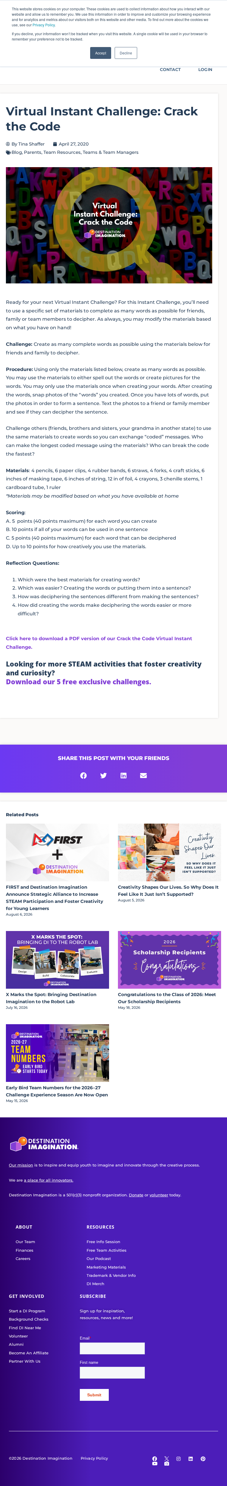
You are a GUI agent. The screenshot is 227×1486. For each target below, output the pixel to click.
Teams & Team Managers (111, 152)
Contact (170, 69)
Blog (17, 152)
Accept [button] (100, 52)
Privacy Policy (44, 24)
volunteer (159, 1195)
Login (205, 69)
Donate (136, 1195)
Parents (32, 152)
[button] (84, 776)
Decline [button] (126, 52)
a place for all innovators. (48, 1180)
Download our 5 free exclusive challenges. (78, 681)
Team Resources (62, 152)
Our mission (21, 1165)
